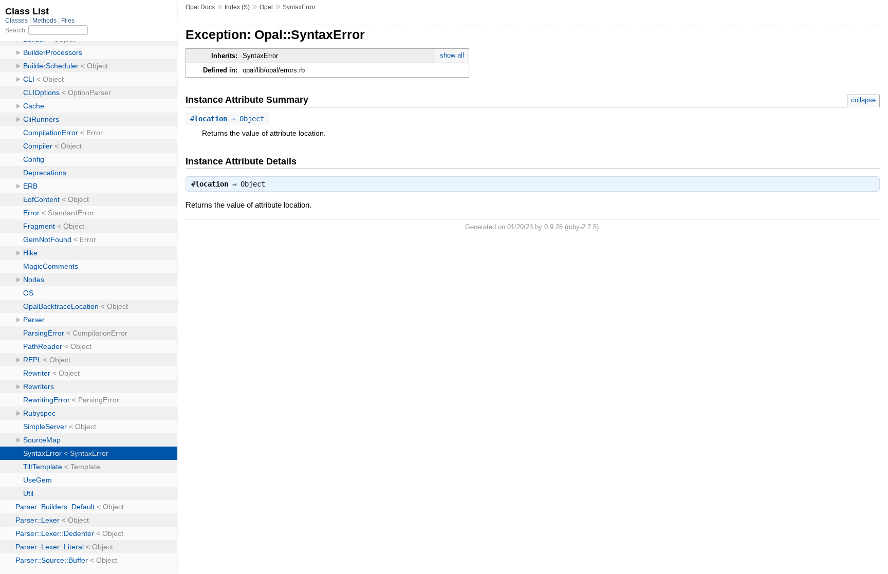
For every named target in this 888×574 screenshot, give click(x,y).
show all (452, 55)
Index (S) (237, 7)
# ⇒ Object (227, 119)
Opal (266, 7)
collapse (863, 100)
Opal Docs (200, 7)
